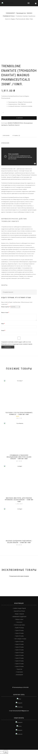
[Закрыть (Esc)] (0, 751)
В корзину (20, 118)
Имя (3, 323)
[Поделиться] (2, 751)
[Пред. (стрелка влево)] (0, 753)
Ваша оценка (5, 307)
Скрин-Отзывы (19, 630)
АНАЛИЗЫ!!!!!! (19, 674)
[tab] (6, 135)
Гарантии (19, 669)
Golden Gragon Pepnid (19, 608)
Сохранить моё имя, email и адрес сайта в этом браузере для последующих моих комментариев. (17, 343)
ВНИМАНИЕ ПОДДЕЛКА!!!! (19, 616)
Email (3, 330)
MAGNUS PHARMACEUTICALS (15, 123)
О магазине (19, 672)
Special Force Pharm (19, 611)
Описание (6, 135)
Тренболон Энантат (14, 125)
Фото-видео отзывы (20, 639)
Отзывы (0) (16, 135)
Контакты (19, 622)
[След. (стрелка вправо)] (2, 753)
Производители (21, 13)
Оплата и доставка (19, 625)
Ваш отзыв (5, 312)
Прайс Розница (19, 627)
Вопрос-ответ (19, 619)
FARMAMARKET (10, 13)
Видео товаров (19, 614)
